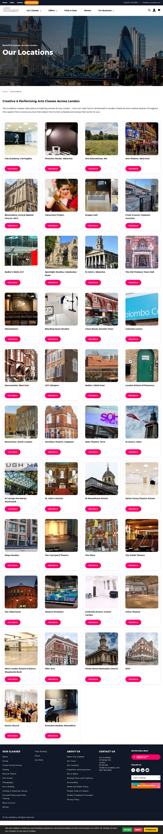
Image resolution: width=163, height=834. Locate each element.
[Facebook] (133, 770)
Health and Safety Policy (77, 787)
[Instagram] (138, 770)
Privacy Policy (73, 799)
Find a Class (70, 10)
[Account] (154, 11)
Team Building (41, 751)
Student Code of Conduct (78, 791)
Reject (138, 830)
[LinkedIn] (143, 770)
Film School (8, 778)
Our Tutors (71, 761)
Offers (51, 10)
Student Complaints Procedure (80, 795)
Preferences (151, 830)
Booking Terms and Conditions (80, 778)
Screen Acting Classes (12, 765)
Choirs (37, 756)
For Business (105, 10)
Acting (5, 761)
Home (5, 91)
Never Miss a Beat (139, 751)
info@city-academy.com (109, 768)
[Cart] (158, 10)
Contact (20, 3)
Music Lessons (9, 803)
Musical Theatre (9, 774)
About (5, 3)
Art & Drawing (8, 787)
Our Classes (33, 10)
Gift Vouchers (31, 3)
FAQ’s (12, 3)
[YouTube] (147, 770)
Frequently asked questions (79, 770)
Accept (127, 830)
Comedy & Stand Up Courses (15, 791)
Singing (6, 770)
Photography (8, 782)
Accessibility (72, 782)
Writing (6, 807)
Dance (5, 757)
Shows (87, 10)
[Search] (149, 10)
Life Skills (39, 760)
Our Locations (73, 765)
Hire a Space (72, 774)
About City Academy (75, 757)
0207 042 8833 (105, 770)
